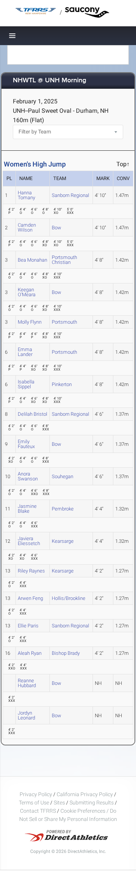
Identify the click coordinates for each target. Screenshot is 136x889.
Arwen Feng (30, 598)
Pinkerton (62, 384)
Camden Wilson (27, 227)
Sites (59, 803)
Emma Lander (25, 352)
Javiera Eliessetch (29, 541)
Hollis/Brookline (68, 598)
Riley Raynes (31, 571)
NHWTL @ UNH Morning (49, 80)
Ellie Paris (28, 626)
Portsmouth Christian (64, 259)
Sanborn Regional (70, 195)
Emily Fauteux (26, 444)
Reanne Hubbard (27, 683)
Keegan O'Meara (27, 292)
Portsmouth (64, 322)
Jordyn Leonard (26, 715)
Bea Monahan (32, 260)
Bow (56, 227)
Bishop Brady (66, 653)
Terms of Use (34, 803)
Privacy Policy (36, 794)
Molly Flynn (30, 322)
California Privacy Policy (85, 794)
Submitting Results (92, 803)
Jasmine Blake (27, 508)
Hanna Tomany (26, 195)
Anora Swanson (28, 476)
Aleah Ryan (30, 653)
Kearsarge (63, 541)
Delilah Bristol (32, 414)
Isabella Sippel (26, 384)
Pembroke (63, 509)
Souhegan (62, 476)
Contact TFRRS (38, 811)
